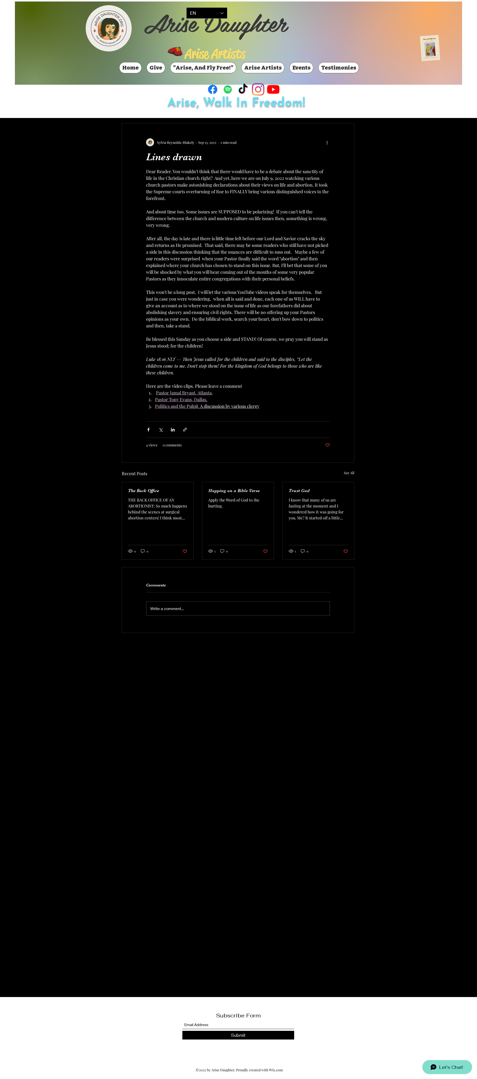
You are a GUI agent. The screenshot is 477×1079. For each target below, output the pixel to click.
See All (349, 472)
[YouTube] (273, 89)
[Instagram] (258, 89)
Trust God (299, 490)
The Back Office (143, 490)
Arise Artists (215, 53)
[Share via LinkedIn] (172, 429)
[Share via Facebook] (148, 429)
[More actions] (327, 142)
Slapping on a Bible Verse (234, 490)
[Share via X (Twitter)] (160, 429)
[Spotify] (228, 89)
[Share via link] (185, 429)
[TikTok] (243, 89)
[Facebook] (212, 89)
